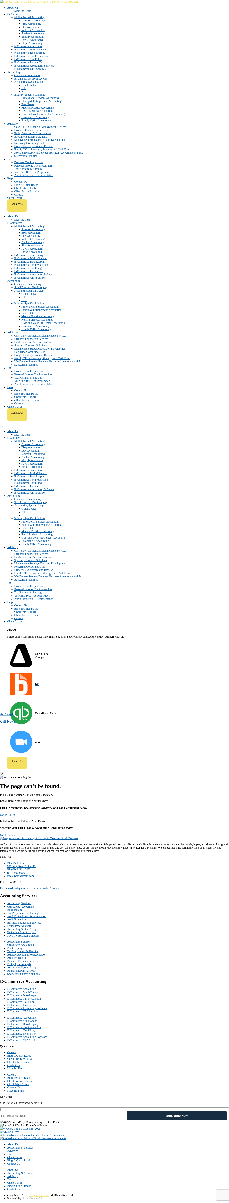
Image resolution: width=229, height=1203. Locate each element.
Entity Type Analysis (19, 925)
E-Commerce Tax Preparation (31, 55)
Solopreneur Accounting (35, 117)
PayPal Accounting (32, 39)
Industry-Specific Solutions (29, 94)
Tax (9, 159)
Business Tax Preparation (28, 162)
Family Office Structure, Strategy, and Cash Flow (42, 149)
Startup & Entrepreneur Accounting (41, 101)
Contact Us (20, 181)
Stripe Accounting (31, 43)
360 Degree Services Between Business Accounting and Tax (48, 152)
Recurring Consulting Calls (29, 143)
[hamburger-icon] (1, 426)
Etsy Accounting (30, 26)
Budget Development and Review (33, 146)
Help (10, 178)
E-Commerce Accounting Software (34, 65)
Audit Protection (16, 919)
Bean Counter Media (34, 1198)
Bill (23, 88)
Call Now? (8, 721)
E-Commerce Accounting (28, 46)
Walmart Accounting (33, 30)
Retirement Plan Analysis (21, 932)
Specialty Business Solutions (30, 136)
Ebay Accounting (31, 23)
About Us (12, 7)
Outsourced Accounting (27, 75)
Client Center (14, 197)
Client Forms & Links (26, 191)
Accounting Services (19, 903)
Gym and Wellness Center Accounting (43, 114)
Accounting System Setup (29, 81)
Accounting (13, 72)
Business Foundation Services (31, 130)
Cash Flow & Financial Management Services (40, 126)
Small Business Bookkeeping (30, 78)
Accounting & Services (20, 1147)
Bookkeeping (14, 909)
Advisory (12, 123)
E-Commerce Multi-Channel (30, 49)
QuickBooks (28, 84)
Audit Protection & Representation (33, 175)
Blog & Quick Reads (26, 184)
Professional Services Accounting (40, 97)
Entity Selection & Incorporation (32, 133)
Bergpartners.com (39, 1195)
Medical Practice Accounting (37, 107)
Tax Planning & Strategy (28, 168)
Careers (18, 194)
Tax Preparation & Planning (23, 913)
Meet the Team (22, 10)
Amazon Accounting (33, 20)
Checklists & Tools (25, 188)
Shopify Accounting (32, 36)
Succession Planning (26, 155)
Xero (24, 91)
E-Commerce (14, 14)
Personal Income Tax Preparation (33, 165)
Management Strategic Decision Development (40, 139)
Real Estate (27, 104)
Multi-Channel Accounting (29, 17)
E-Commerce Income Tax (28, 62)
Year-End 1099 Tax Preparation (32, 172)
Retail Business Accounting (37, 110)
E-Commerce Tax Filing (28, 59)
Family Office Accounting (36, 120)
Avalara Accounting (32, 33)
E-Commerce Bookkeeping (29, 52)
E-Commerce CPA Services (30, 68)
